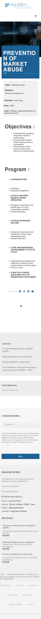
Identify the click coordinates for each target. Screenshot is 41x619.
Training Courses (15, 604)
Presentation (6, 585)
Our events (32, 585)
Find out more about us (12, 497)
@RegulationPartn (16, 508)
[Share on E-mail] (33, 291)
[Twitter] (24, 291)
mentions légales (32, 614)
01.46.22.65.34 (15, 501)
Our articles (12, 595)
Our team (19, 585)
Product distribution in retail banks (16, 362)
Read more (6, 535)
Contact (30, 604)
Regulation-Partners (19, 511)
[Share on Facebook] (20, 291)
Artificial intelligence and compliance (17, 357)
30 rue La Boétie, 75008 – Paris (22, 504)
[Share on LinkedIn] (28, 291)
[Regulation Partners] (18, 5)
